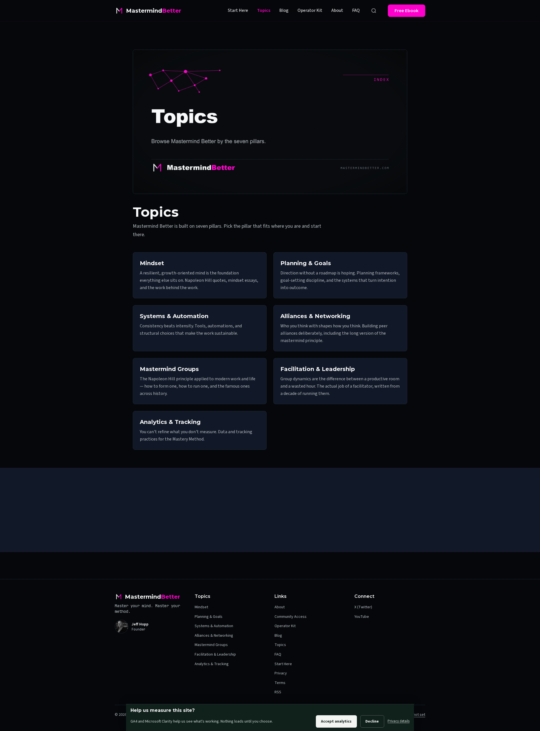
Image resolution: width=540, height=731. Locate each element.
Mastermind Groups (211, 645)
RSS (277, 692)
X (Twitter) (363, 607)
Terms (279, 683)
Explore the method (307, 532)
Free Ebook (406, 10)
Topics (263, 10)
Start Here (238, 10)
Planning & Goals (208, 617)
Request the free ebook (237, 532)
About (337, 10)
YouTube (361, 617)
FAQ (356, 10)
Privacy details (399, 721)
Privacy (280, 673)
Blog (284, 10)
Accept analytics (336, 721)
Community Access (290, 617)
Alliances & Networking (214, 635)
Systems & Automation (214, 626)
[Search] (374, 11)
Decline (372, 721)
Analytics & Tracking (212, 664)
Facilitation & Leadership (215, 654)
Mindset (201, 607)
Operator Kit (310, 10)
